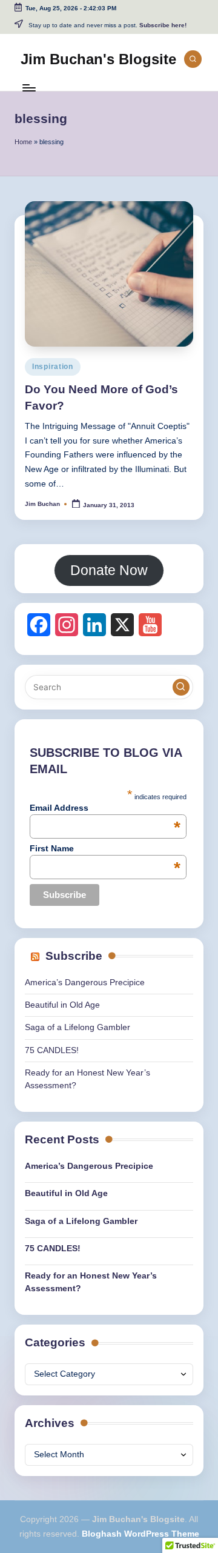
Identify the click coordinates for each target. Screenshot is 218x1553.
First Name (105, 848)
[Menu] (28, 87)
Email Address (105, 808)
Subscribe (73, 955)
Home (23, 141)
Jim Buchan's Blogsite (98, 59)
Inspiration (52, 366)
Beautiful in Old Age (62, 1004)
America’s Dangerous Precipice (85, 982)
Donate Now (109, 570)
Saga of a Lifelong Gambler (77, 1027)
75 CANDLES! (52, 1050)
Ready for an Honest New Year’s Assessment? (91, 1281)
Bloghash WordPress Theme (140, 1533)
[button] (181, 687)
